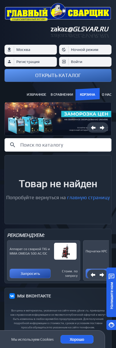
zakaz (79, 29)
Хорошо (77, 339)
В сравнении (62, 94)
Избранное (36, 94)
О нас (106, 94)
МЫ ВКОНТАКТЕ (34, 295)
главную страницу (88, 197)
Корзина (87, 94)
